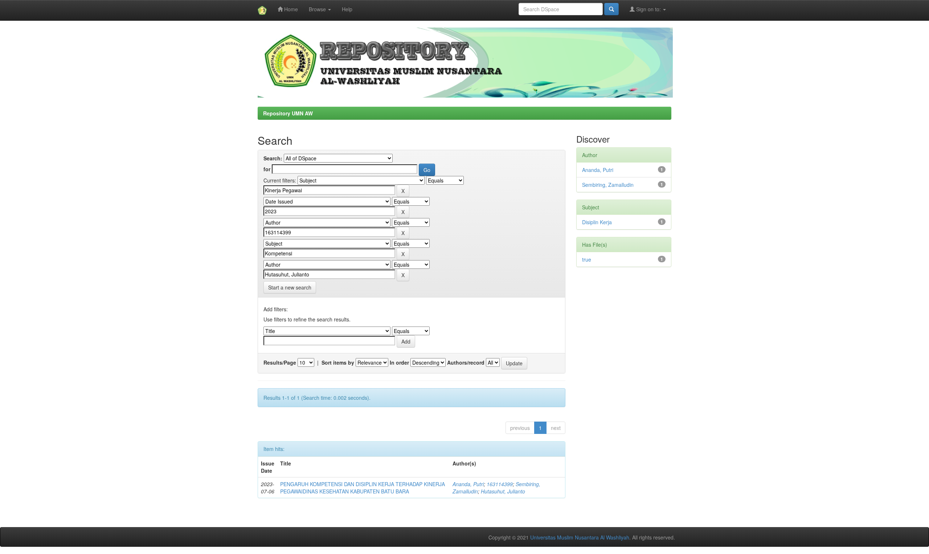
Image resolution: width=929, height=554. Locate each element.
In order (399, 362)
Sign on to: (648, 9)
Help (347, 9)
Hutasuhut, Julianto (503, 491)
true (586, 259)
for (266, 169)
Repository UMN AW (288, 113)
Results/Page (279, 362)
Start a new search (289, 287)
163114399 (500, 484)
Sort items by (338, 362)
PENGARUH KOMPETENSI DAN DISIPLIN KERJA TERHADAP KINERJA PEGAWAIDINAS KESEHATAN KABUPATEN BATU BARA (362, 487)
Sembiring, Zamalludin (608, 184)
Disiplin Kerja (597, 222)
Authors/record (465, 362)
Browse (318, 9)
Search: (272, 158)
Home (290, 9)
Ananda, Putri (468, 484)
